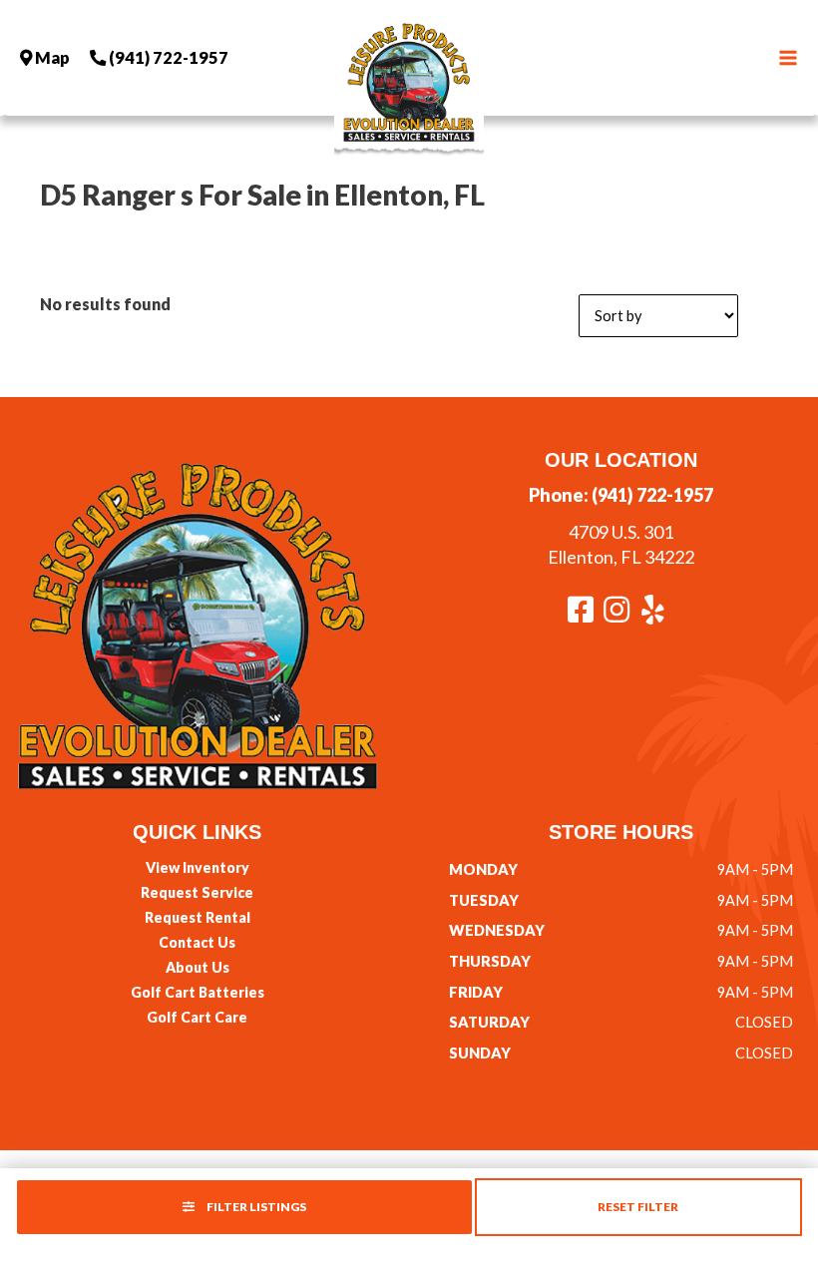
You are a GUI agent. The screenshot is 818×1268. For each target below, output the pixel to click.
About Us (197, 967)
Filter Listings (255, 1206)
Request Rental (197, 917)
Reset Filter (638, 1206)
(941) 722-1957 (652, 495)
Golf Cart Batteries (197, 992)
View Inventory (197, 867)
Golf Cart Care (197, 1017)
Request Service (197, 892)
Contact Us (197, 942)
